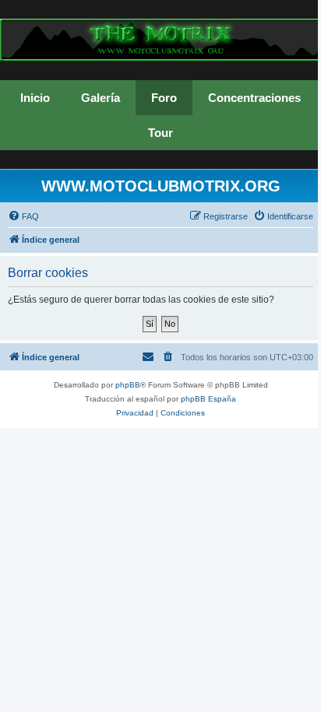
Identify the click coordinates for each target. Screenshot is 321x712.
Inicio (35, 97)
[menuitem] (23, 216)
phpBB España (208, 399)
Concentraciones (254, 97)
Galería (100, 97)
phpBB (127, 385)
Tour (160, 132)
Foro (164, 97)
